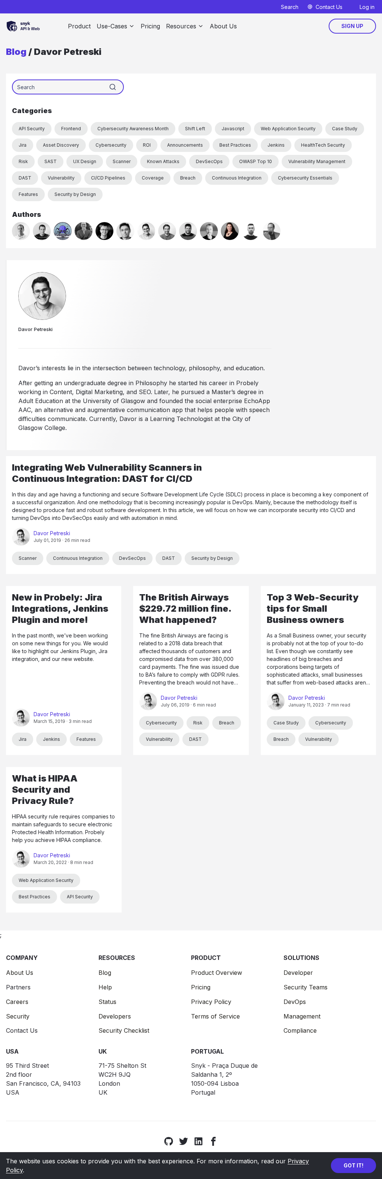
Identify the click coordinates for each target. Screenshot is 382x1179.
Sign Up (352, 26)
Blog (16, 51)
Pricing (150, 26)
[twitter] (183, 1141)
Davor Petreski (52, 533)
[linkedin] (198, 1141)
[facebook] (213, 1141)
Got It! (353, 1165)
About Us (223, 26)
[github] (168, 1141)
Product (79, 26)
